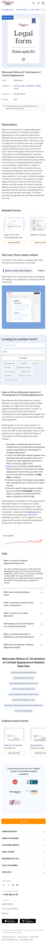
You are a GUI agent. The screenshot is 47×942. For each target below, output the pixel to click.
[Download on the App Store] (10, 921)
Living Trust (35, 363)
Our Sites (6, 872)
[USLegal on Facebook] (8, 885)
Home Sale (7, 368)
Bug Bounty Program (26, 939)
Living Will (23, 363)
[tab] (17, 270)
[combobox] (23, 345)
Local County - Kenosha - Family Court (27, 87)
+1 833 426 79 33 (10, 894)
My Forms (32, 512)
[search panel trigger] (34, 3)
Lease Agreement (9, 363)
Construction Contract (24, 376)
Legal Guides (8, 852)
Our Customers (9, 865)
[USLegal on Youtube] (17, 885)
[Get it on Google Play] (28, 921)
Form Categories (10, 838)
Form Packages (9, 831)
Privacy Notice (34, 937)
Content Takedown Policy (10, 939)
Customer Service (10, 845)
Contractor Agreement (11, 380)
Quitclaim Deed (26, 372)
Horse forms (8, 376)
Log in (9, 466)
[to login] (38, 3)
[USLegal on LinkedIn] (13, 885)
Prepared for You (10, 858)
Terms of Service (22, 937)
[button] (43, 3)
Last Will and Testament (23, 368)
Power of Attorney (10, 372)
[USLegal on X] (3, 885)
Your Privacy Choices (8, 937)
